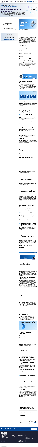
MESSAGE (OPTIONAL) (18, 224)
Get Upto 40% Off (19, 230)
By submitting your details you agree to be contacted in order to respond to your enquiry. (25, 228)
